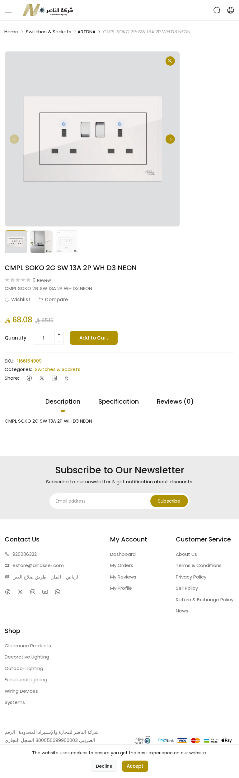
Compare (56, 299)
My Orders (121, 565)
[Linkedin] (54, 378)
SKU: (9, 361)
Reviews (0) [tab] (175, 401)
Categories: (18, 369)
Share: (12, 378)
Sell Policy (187, 588)
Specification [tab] (118, 401)
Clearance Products (28, 645)
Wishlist (20, 299)
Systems (15, 702)
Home (11, 31)
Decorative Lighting (27, 657)
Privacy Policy (191, 577)
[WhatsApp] (57, 592)
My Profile (121, 588)
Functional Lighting (26, 679)
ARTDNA (86, 31)
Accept (135, 766)
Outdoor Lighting (24, 668)
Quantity (15, 338)
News (182, 610)
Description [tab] (62, 401)
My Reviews (123, 577)
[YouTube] (45, 592)
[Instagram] (32, 592)
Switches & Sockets (48, 31)
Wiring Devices (21, 691)
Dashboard (123, 554)
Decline (104, 766)
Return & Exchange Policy (204, 599)
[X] (41, 378)
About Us (186, 554)
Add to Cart (93, 338)
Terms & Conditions (199, 565)
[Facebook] (29, 378)
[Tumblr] (66, 378)
